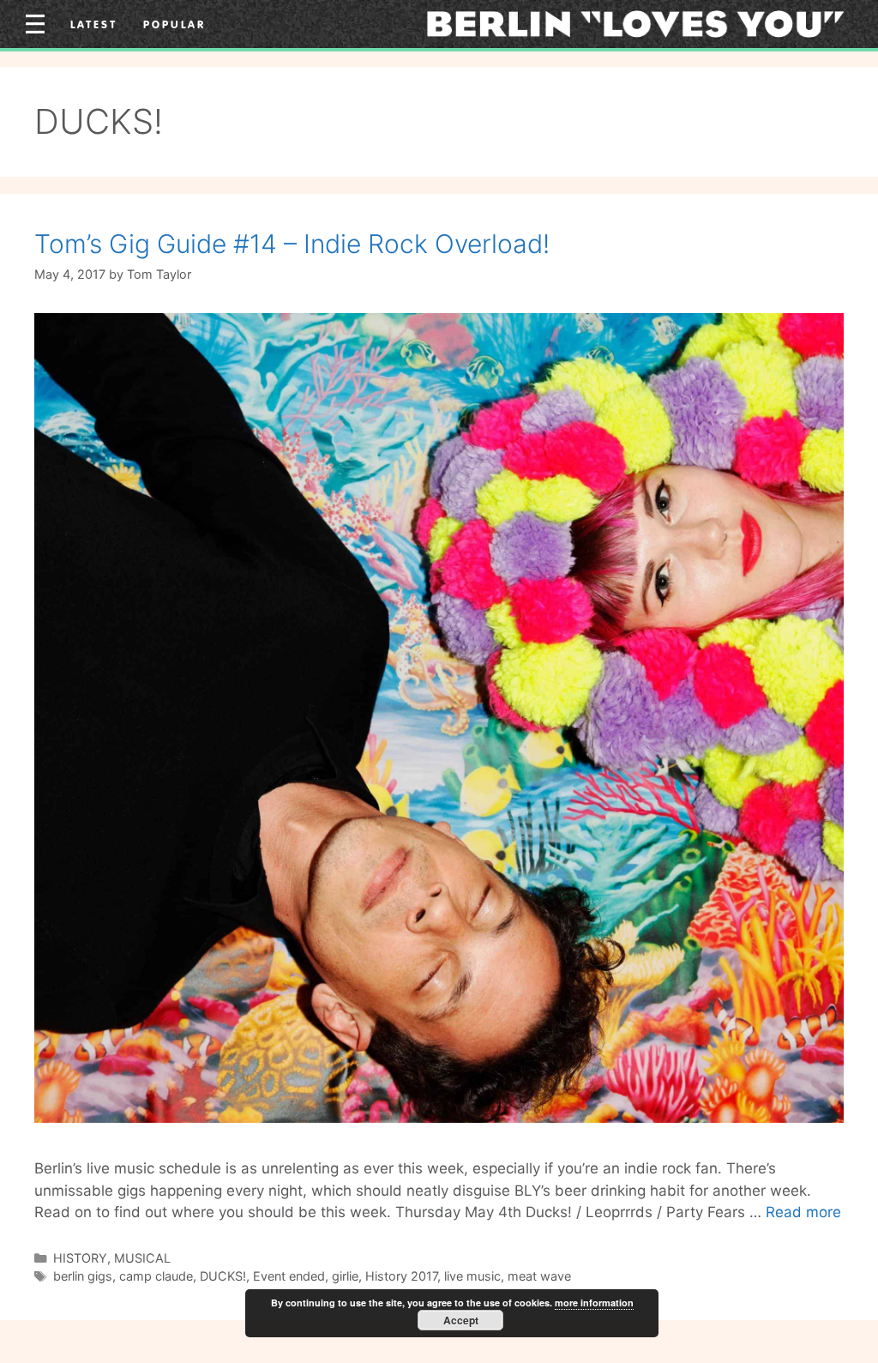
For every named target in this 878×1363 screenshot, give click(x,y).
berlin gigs (82, 1276)
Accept (460, 1320)
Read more (803, 1212)
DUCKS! (223, 1276)
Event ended (289, 1276)
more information (594, 1302)
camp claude (156, 1276)
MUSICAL (142, 1258)
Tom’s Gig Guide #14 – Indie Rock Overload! (292, 243)
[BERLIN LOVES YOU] (635, 23)
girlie (345, 1276)
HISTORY (80, 1258)
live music (472, 1276)
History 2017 (401, 1276)
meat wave (539, 1276)
